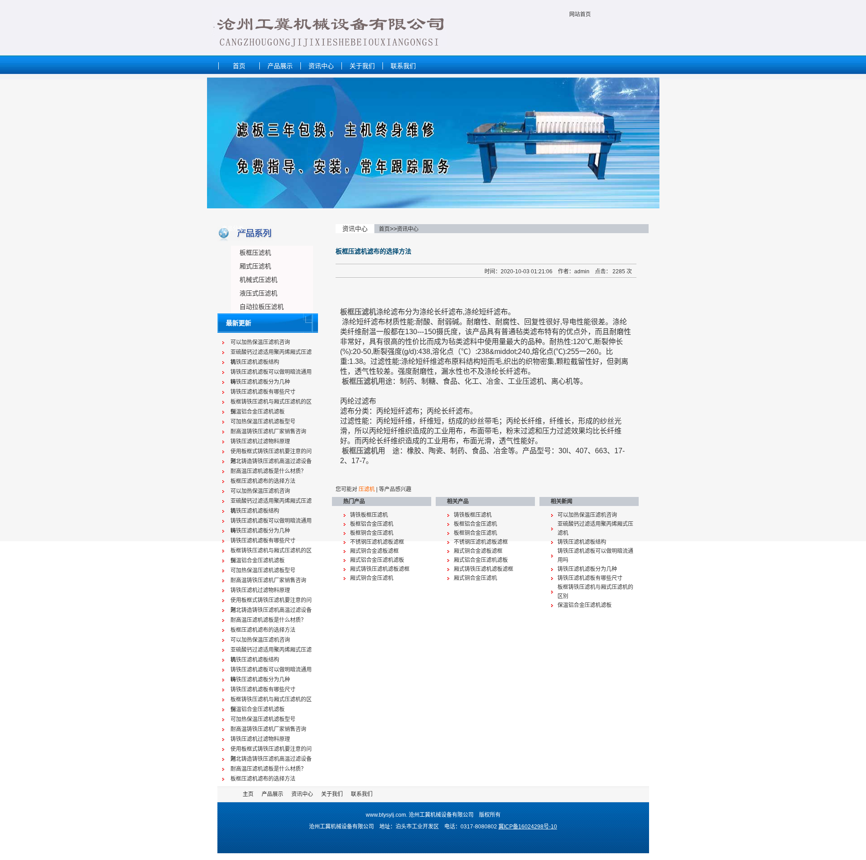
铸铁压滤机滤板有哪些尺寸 (262, 392)
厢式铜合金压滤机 (371, 578)
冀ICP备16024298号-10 (527, 826)
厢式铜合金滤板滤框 (374, 551)
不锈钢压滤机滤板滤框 (377, 542)
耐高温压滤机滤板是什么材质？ (268, 471)
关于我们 (362, 65)
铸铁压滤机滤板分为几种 (260, 382)
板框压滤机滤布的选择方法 (262, 481)
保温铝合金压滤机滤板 (257, 412)
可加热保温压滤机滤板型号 (262, 422)
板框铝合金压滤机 (371, 524)
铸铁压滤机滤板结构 (254, 362)
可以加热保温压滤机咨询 (260, 342)
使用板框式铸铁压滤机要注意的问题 (271, 452)
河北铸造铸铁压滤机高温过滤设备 (271, 461)
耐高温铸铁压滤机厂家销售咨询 (268, 431)
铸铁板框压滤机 (369, 515)
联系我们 (403, 65)
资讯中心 (321, 65)
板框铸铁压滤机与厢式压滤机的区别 (271, 403)
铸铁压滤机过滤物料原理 (260, 441)
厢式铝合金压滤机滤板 (377, 560)
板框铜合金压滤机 (371, 533)
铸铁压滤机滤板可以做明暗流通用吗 (271, 373)
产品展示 (280, 65)
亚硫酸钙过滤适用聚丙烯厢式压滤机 (271, 353)
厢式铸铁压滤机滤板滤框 (380, 569)
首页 (239, 65)
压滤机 (367, 489)
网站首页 (580, 14)
